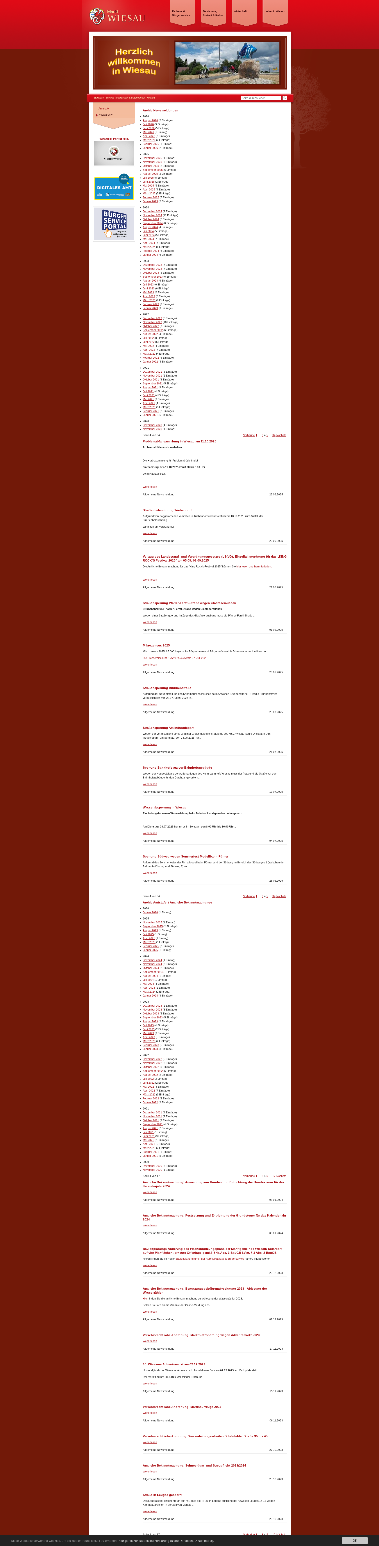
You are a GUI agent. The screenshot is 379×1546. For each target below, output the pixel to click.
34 (273, 435)
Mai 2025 (148, 185)
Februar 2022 (151, 357)
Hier (145, 1298)
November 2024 (152, 215)
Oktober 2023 (151, 272)
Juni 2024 (149, 235)
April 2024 (149, 243)
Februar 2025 (151, 197)
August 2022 (150, 334)
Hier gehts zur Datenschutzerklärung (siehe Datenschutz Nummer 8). (166, 1540)
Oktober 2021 (151, 379)
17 (273, 1176)
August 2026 (150, 120)
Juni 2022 (149, 341)
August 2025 (150, 173)
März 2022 (149, 353)
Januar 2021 (150, 415)
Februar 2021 (151, 411)
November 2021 (152, 375)
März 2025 (149, 193)
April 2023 (149, 296)
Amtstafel (103, 108)
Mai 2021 (148, 399)
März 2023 (149, 300)
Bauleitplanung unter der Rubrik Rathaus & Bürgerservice (209, 1258)
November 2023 (152, 268)
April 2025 (149, 189)
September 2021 (153, 383)
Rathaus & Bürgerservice (181, 13)
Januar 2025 (150, 201)
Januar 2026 (150, 148)
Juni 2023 (149, 288)
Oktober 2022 (151, 326)
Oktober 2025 (151, 165)
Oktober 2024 (151, 219)
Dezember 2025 (152, 158)
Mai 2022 (148, 345)
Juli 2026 (148, 124)
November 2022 (152, 322)
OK (355, 1540)
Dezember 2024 (152, 211)
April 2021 (149, 403)
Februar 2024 (151, 250)
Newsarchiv (105, 114)
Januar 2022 (150, 361)
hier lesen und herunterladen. (254, 566)
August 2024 (150, 227)
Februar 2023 (151, 304)
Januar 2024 (150, 254)
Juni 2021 (149, 395)
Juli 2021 (148, 391)
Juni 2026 (149, 128)
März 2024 (149, 246)
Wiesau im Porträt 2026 (114, 139)
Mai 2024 (148, 239)
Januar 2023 (150, 308)
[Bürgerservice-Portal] (114, 239)
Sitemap (110, 97)
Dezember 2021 (152, 371)
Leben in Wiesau (275, 11)
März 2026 (149, 140)
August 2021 (150, 387)
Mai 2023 (148, 292)
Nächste (281, 435)
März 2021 (149, 407)
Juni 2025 (149, 181)
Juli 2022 (148, 338)
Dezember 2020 (152, 425)
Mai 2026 (148, 132)
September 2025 (153, 169)
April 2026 (149, 136)
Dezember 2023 (152, 264)
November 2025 (152, 162)
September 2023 (153, 276)
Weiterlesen (150, 486)
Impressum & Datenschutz (130, 97)
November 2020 (152, 429)
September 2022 (153, 330)
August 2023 (150, 280)
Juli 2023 (148, 284)
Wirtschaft (240, 11)
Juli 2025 (148, 177)
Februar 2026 (151, 144)
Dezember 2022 (152, 318)
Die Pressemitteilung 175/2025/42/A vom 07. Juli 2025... (176, 658)
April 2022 (149, 349)
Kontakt (151, 97)
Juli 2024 (148, 231)
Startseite (99, 97)
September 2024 (153, 223)
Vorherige (249, 435)
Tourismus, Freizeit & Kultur (213, 13)
